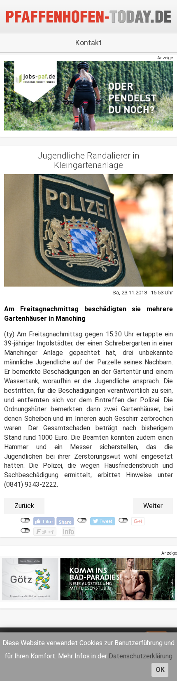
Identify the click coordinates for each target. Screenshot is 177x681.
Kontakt (88, 42)
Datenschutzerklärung (140, 656)
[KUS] (88, 95)
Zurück (24, 506)
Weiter (153, 506)
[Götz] (88, 579)
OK (160, 670)
